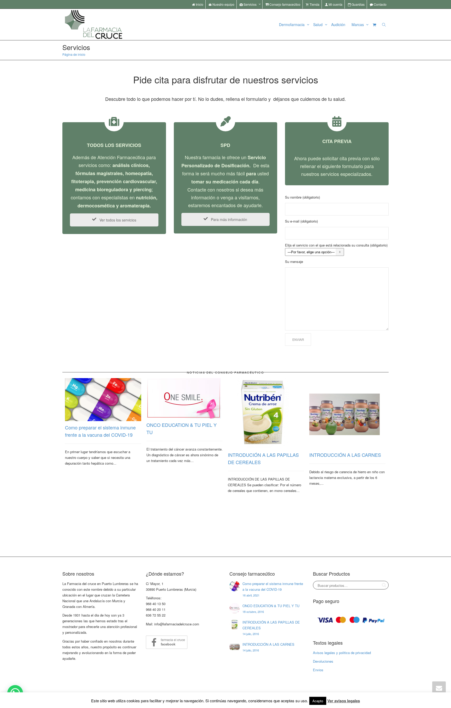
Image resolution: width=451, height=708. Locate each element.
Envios (318, 669)
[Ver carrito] (374, 24)
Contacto (380, 4)
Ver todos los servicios (117, 220)
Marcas (358, 24)
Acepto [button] (317, 700)
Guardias (358, 4)
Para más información (228, 219)
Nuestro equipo (223, 4)
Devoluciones (323, 661)
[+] (103, 399)
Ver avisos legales (343, 701)
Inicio (199, 4)
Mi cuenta (335, 4)
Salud (318, 24)
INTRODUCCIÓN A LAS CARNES (345, 454)
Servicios (250, 4)
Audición (338, 24)
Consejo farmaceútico (284, 4)
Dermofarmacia (292, 24)
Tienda (314, 4)
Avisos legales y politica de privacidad (342, 652)
